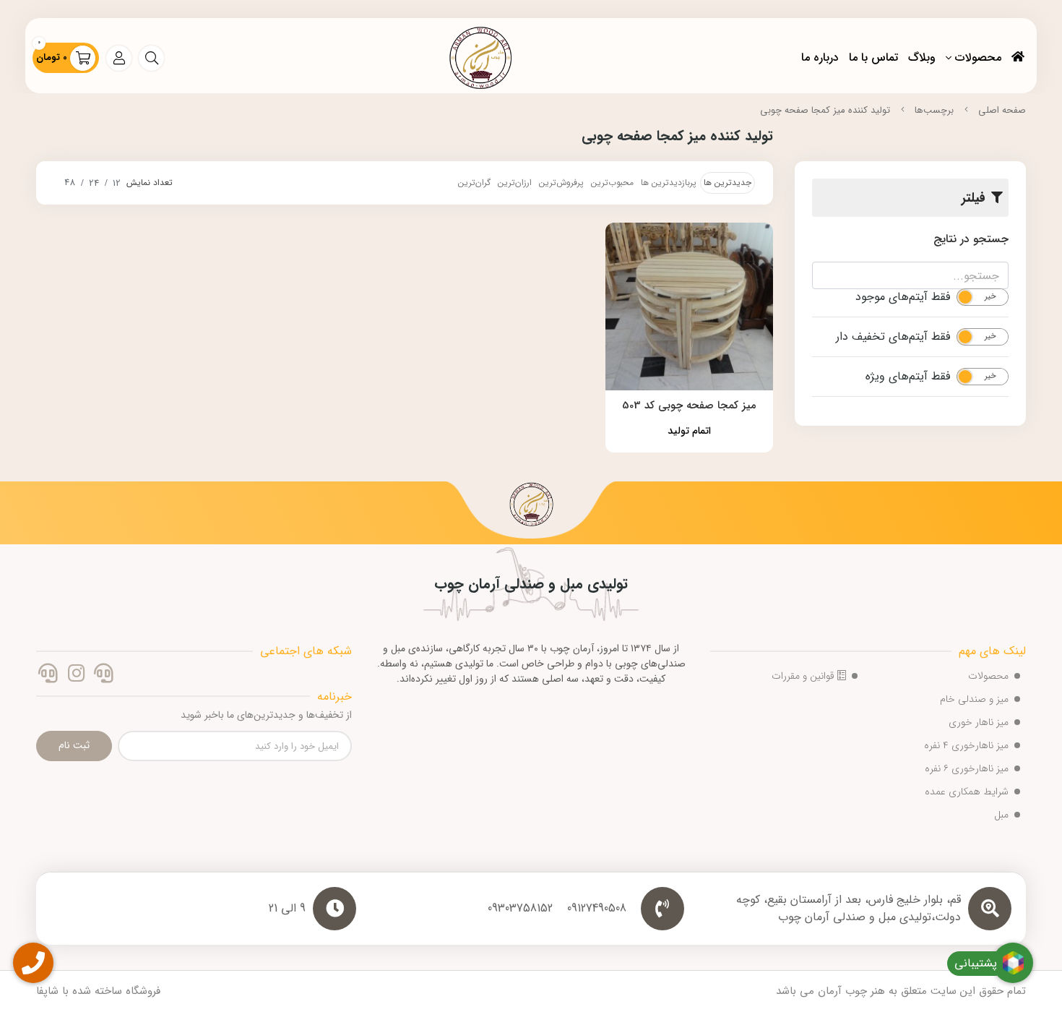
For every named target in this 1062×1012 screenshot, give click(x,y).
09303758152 (520, 908)
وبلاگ (922, 57)
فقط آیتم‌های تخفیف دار (893, 337)
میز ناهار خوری (979, 722)
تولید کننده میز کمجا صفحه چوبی (825, 110)
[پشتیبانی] (48, 676)
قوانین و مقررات (804, 676)
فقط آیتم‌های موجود (902, 297)
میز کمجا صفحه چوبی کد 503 (689, 406)
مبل (1001, 815)
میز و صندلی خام (974, 699)
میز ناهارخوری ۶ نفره (967, 768)
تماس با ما (873, 57)
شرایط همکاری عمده (967, 791)
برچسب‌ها (934, 110)
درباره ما (820, 57)
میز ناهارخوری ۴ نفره (966, 745)
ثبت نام (74, 745)
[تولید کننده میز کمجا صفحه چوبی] (531, 510)
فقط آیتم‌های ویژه (907, 377)
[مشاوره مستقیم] (104, 676)
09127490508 (596, 908)
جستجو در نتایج (971, 239)
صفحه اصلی (1002, 110)
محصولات (978, 57)
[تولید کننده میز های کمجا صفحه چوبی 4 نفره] (689, 307)
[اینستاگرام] (75, 676)
